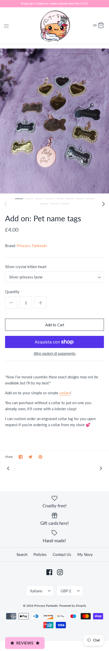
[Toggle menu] (6, 25)
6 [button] (70, 198)
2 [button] (29, 198)
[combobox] (54, 277)
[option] (54, 121)
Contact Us (62, 554)
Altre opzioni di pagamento (55, 354)
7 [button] (80, 198)
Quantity (12, 291)
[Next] (103, 204)
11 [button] (65, 203)
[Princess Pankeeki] (55, 25)
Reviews (24, 643)
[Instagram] (60, 572)
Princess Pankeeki (32, 245)
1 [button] (19, 198)
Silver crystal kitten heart (25, 266)
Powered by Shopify (72, 605)
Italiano (36, 591)
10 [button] (54, 203)
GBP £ (66, 591)
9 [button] (44, 203)
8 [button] (90, 198)
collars (64, 392)
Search (21, 554)
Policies (40, 554)
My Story (85, 554)
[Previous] (5, 204)
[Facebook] (49, 572)
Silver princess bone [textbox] (26, 277)
